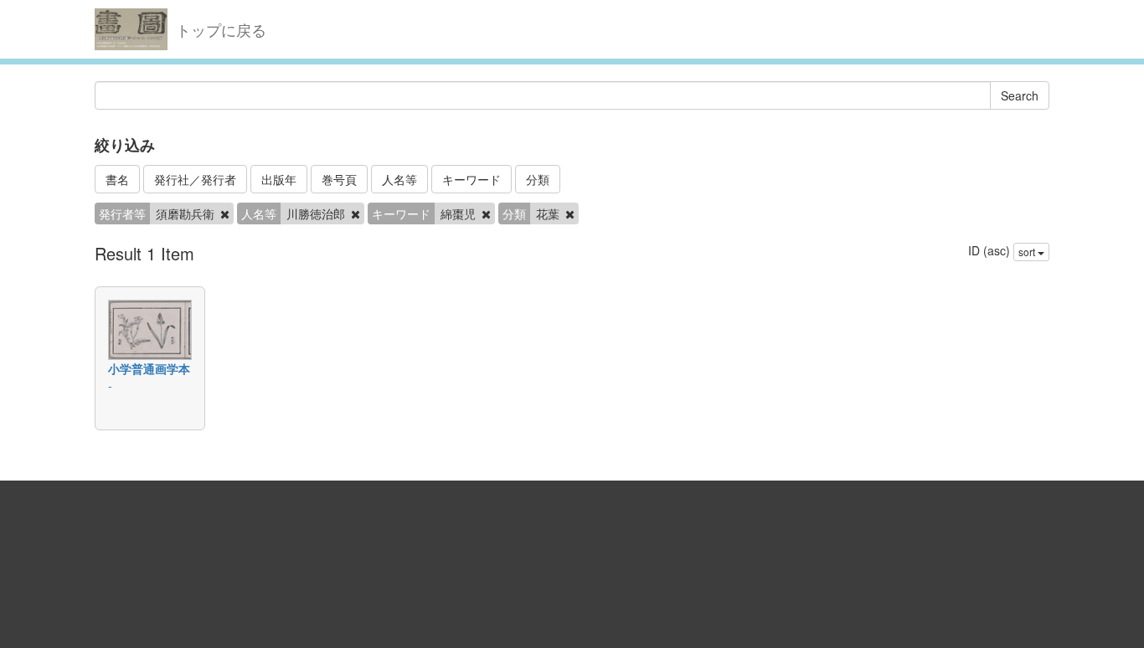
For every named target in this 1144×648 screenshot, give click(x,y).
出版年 (278, 179)
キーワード (471, 179)
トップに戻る (221, 29)
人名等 (399, 179)
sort (1028, 251)
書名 (117, 179)
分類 (537, 179)
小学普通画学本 (149, 368)
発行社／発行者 (195, 179)
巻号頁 (339, 179)
